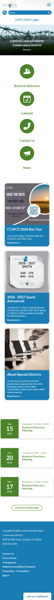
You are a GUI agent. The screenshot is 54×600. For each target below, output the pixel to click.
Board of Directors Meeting (33, 429)
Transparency (9, 562)
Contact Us (8, 553)
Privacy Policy (9, 558)
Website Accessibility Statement (19, 566)
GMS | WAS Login (27, 19)
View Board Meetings (27, 507)
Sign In (5, 575)
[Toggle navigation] (49, 4)
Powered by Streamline (15, 571)
